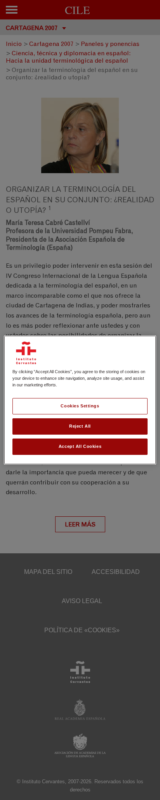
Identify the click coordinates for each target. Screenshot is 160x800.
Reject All (80, 426)
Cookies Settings (80, 406)
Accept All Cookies (80, 446)
